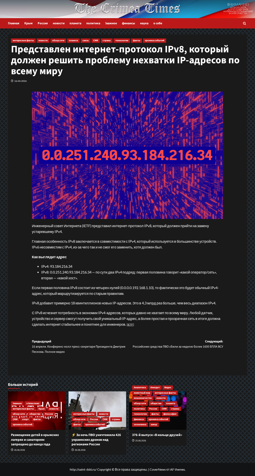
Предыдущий (78, 346)
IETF (130, 324)
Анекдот (155, 387)
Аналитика (140, 387)
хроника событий (154, 40)
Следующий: (178, 344)
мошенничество (143, 398)
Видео (167, 387)
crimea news (32, 403)
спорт (25, 419)
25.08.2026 (140, 440)
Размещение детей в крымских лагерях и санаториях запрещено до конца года (35, 440)
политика (93, 23)
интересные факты (23, 40)
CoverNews (158, 469)
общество (34, 414)
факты (136, 40)
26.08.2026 (19, 450)
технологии (121, 40)
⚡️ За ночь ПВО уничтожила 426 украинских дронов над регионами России (96, 440)
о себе (157, 23)
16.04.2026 (20, 80)
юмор (154, 424)
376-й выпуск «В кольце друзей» (157, 435)
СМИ (95, 40)
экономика (140, 424)
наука (144, 23)
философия (170, 414)
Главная (13, 23)
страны (107, 40)
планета (75, 23)
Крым (28, 23)
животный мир (142, 393)
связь (85, 40)
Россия (43, 23)
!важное (111, 23)
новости (59, 23)
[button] (244, 23)
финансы (128, 23)
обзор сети (58, 40)
